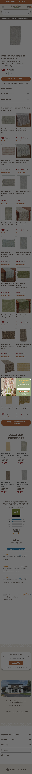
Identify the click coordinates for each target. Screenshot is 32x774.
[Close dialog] (30, 379)
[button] (24, 391)
